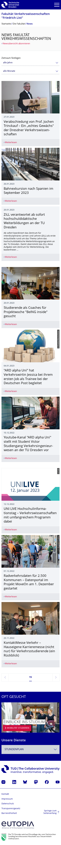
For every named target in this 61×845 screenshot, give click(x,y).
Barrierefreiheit (9, 813)
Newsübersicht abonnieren (16, 44)
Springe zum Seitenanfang (50, 812)
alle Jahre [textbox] (7, 63)
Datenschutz (7, 804)
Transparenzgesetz (10, 809)
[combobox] (30, 63)
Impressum (7, 799)
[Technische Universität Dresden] (10, 5)
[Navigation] (57, 5)
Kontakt (5, 794)
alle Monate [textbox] (9, 71)
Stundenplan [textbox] (14, 749)
